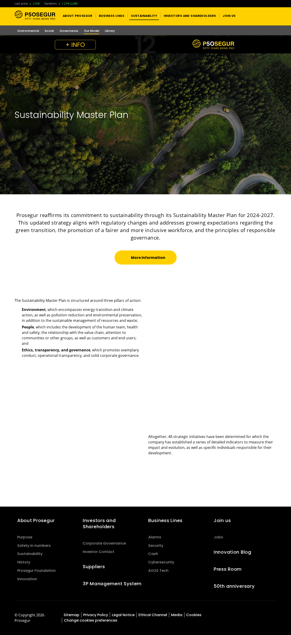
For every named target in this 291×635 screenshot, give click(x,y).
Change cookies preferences (90, 620)
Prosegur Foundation (36, 570)
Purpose (24, 537)
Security (155, 545)
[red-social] (254, 615)
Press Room (228, 569)
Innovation (27, 579)
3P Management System (112, 583)
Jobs (218, 537)
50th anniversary (234, 586)
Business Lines (165, 520)
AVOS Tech (158, 570)
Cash (153, 553)
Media (176, 615)
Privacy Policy (95, 615)
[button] (77, 15)
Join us (222, 520)
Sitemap (71, 615)
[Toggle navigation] (265, 15)
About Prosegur (36, 520)
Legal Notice (123, 615)
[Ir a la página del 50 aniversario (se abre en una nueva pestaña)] (145, 44)
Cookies (193, 615)
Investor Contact (98, 551)
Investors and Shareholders (99, 523)
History (23, 562)
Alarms (154, 537)
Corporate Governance (104, 543)
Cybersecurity (161, 562)
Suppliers (94, 566)
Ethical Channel (152, 615)
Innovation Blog (232, 552)
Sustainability (30, 553)
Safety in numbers (34, 545)
